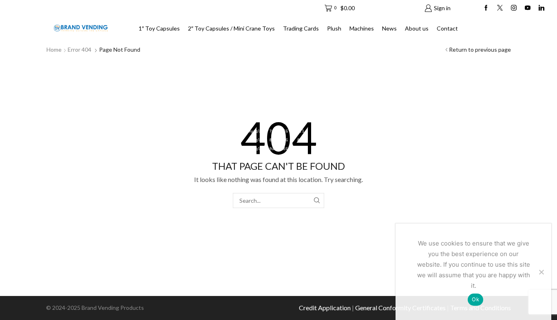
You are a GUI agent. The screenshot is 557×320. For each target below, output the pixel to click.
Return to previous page (480, 49)
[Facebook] (486, 8)
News (389, 28)
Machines (361, 28)
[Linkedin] (541, 8)
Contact (447, 28)
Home (54, 49)
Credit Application (325, 307)
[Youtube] (527, 8)
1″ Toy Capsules (159, 28)
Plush (334, 28)
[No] (541, 272)
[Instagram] (514, 8)
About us (417, 28)
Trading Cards (301, 28)
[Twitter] (500, 8)
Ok (475, 299)
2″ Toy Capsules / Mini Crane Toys (231, 28)
